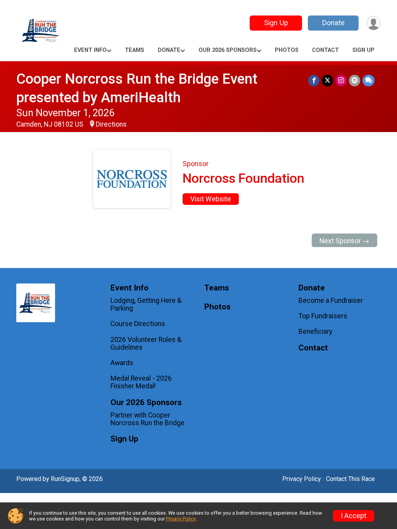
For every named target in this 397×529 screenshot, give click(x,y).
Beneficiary (315, 331)
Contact (325, 50)
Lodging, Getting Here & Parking (145, 304)
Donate (333, 23)
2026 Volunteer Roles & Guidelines (145, 343)
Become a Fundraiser (331, 300)
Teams (134, 50)
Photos (287, 50)
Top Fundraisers (323, 316)
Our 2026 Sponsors (227, 50)
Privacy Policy (301, 479)
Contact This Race (350, 479)
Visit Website (210, 199)
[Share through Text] (368, 80)
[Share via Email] (354, 80)
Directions (111, 124)
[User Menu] (373, 23)
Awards (121, 363)
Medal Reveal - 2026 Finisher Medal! (141, 382)
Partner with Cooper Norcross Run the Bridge (147, 419)
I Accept (353, 516)
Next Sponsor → (344, 241)
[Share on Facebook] (313, 80)
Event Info (90, 50)
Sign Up (276, 23)
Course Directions (137, 324)
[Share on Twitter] (327, 80)
